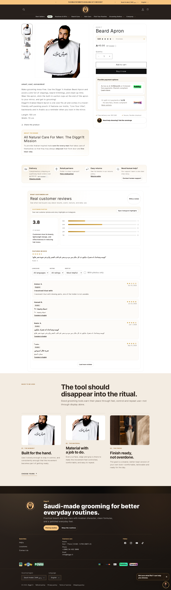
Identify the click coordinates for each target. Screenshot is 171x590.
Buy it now (121, 71)
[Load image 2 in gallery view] (27, 41)
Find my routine (51, 528)
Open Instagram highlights (127, 211)
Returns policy (96, 176)
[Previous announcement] (56, 2)
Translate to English (40, 315)
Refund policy (40, 585)
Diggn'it (30, 585)
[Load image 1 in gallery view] (27, 29)
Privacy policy (52, 585)
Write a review (134, 199)
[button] (24, 9)
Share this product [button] (32, 125)
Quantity (99, 52)
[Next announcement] (115, 2)
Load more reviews (85, 364)
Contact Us (23, 550)
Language (35, 268)
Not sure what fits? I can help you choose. (149, 576)
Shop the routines (69, 528)
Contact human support (132, 178)
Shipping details (35, 179)
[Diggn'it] (30, 505)
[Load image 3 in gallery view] (27, 54)
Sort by (68, 268)
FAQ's (21, 542)
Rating (52, 268)
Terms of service (65, 585)
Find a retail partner (67, 174)
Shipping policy (78, 585)
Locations (23, 546)
